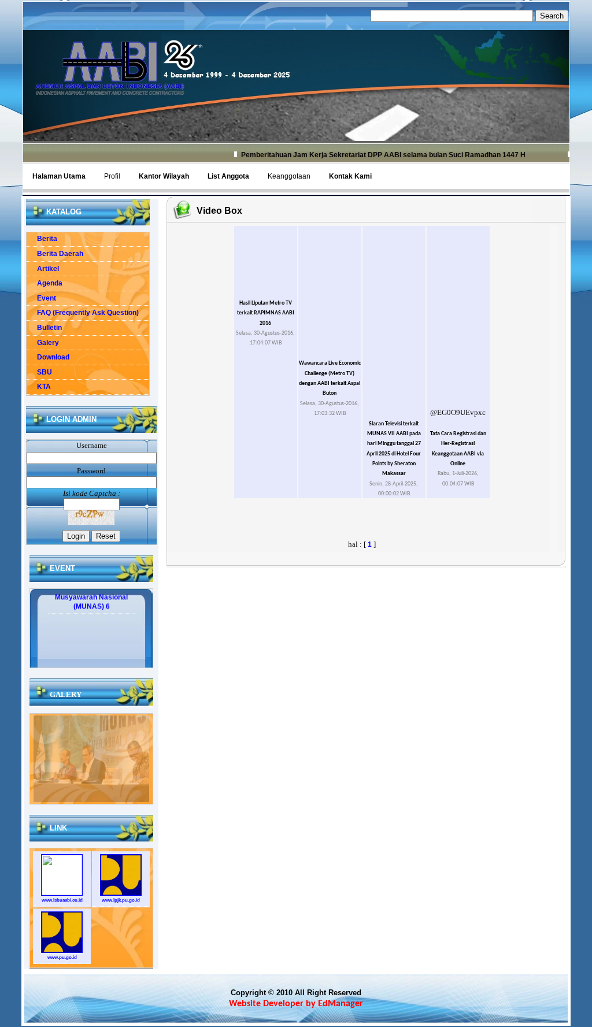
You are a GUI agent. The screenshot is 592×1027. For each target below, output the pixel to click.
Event (41, 298)
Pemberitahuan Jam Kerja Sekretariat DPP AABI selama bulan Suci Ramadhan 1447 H (367, 155)
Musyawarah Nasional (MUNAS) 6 (91, 593)
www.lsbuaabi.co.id (62, 900)
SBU (39, 372)
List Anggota (228, 176)
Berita (42, 239)
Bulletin (44, 328)
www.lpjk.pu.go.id (121, 900)
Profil (112, 176)
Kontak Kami (350, 176)
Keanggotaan (289, 176)
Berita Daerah (55, 254)
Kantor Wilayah (164, 176)
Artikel (43, 269)
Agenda (44, 283)
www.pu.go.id (62, 957)
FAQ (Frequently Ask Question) (83, 313)
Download (48, 357)
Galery (43, 343)
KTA (39, 387)
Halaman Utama (59, 176)
